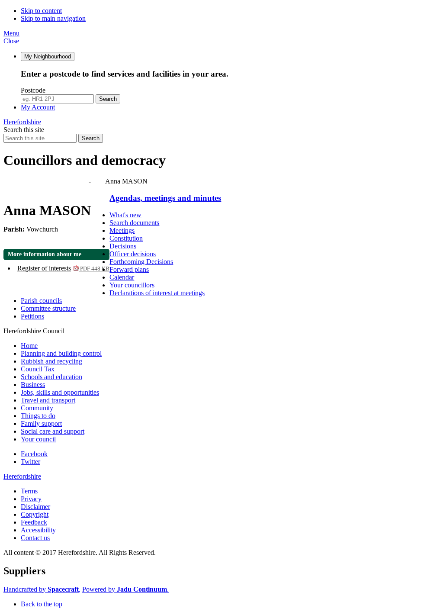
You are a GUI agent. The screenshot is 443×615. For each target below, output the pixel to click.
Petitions (32, 316)
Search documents (134, 222)
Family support (41, 423)
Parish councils (41, 300)
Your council (38, 439)
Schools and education (51, 376)
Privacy (31, 498)
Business (33, 384)
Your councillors (131, 285)
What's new (125, 215)
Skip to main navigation (53, 18)
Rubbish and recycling (51, 361)
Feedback (34, 522)
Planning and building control (61, 353)
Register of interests (63, 268)
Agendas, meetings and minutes (46, 181)
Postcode (33, 90)
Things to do (38, 415)
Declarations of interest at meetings (157, 292)
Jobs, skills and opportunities (60, 392)
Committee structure (48, 308)
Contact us (35, 537)
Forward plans (129, 269)
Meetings (122, 230)
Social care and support (52, 431)
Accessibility (38, 530)
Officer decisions (132, 254)
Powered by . (125, 589)
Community (37, 408)
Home (29, 345)
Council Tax (38, 369)
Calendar (121, 277)
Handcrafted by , (41, 589)
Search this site (23, 129)
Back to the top (41, 604)
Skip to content (41, 10)
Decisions (122, 246)
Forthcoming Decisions (141, 261)
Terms (29, 491)
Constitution (126, 238)
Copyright (34, 514)
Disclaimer (35, 506)
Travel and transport (48, 400)
